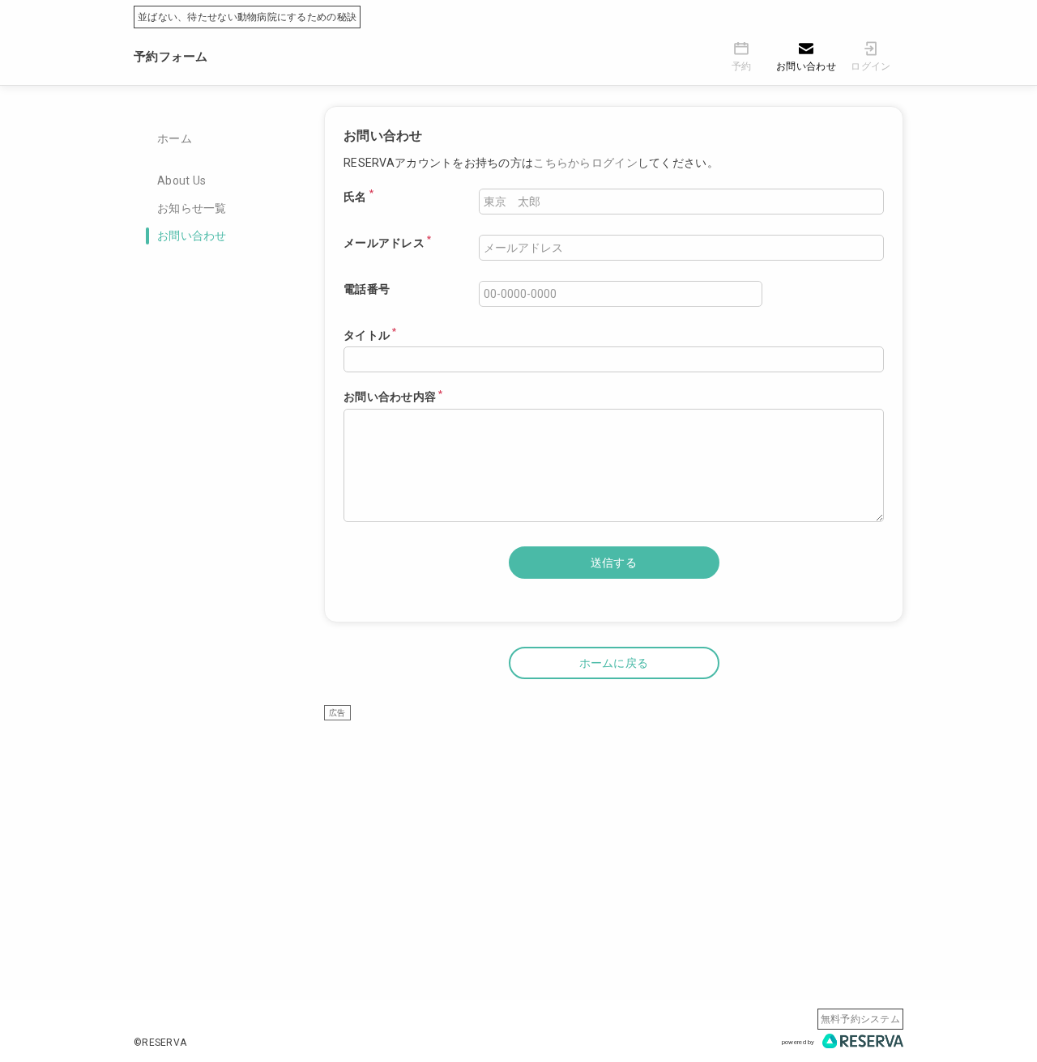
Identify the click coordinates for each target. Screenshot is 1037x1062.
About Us (181, 180)
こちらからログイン (585, 162)
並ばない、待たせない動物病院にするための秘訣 (247, 17)
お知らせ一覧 (192, 208)
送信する (614, 562)
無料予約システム (860, 1019)
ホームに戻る (614, 662)
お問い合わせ (192, 235)
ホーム (174, 138)
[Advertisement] (613, 834)
